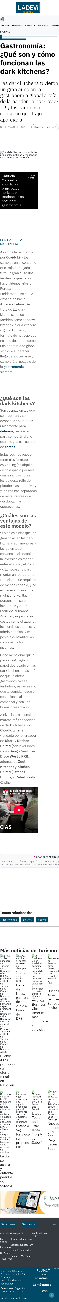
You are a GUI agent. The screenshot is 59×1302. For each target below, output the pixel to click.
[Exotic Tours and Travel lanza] (37, 1100)
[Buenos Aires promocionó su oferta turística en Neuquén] (5, 1003)
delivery (6, 431)
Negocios (43, 25)
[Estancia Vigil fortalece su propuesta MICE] (21, 1106)
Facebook (26, 1239)
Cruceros (16, 1244)
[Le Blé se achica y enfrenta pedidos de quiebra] (5, 1121)
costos (10, 446)
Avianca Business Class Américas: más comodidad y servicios (40, 1015)
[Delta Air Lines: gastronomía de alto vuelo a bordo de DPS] (21, 968)
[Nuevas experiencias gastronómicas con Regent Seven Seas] (53, 1105)
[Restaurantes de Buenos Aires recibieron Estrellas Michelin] (53, 967)
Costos (42, 919)
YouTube (26, 1256)
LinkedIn (26, 1250)
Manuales (30, 25)
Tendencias (17, 1239)
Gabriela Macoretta (11, 242)
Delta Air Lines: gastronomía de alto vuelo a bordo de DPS (25, 1002)
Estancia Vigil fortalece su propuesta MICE (24, 1136)
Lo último (17, 25)
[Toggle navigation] (6, 19)
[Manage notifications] (51, 1295)
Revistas (15, 1256)
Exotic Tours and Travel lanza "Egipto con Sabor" (37, 1128)
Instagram (27, 1244)
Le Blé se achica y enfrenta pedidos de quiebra (6, 1171)
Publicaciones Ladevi (40, 1234)
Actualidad (6, 1233)
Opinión (15, 1250)
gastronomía (14, 366)
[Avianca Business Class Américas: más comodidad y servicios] (37, 975)
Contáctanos (42, 1284)
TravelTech (6, 1258)
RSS (45, 1291)
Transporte (17, 1233)
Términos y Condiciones (13, 1298)
